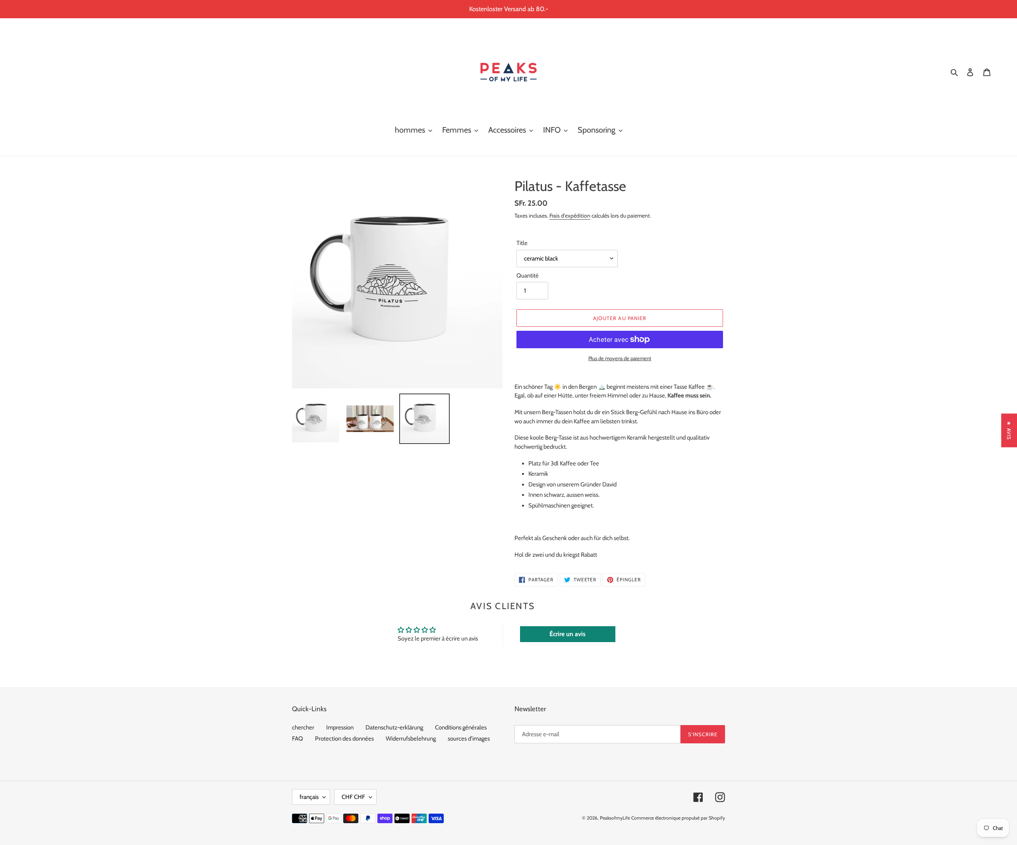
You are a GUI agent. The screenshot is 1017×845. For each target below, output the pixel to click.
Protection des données (344, 738)
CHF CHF (353, 797)
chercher (303, 727)
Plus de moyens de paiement (619, 358)
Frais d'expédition (569, 215)
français (309, 797)
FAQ (297, 738)
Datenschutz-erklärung (394, 727)
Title (522, 243)
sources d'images (469, 738)
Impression (340, 727)
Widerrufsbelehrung (411, 738)
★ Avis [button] (1009, 430)
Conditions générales (461, 727)
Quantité (527, 275)
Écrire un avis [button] (567, 634)
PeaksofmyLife (615, 818)
